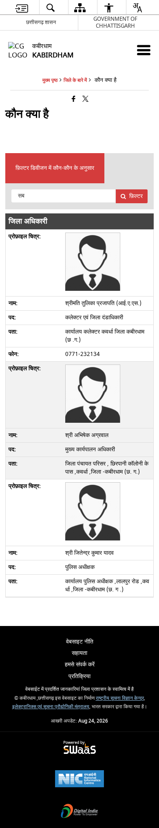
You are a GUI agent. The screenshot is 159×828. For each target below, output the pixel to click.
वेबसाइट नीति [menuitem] (79, 641)
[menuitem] (21, 7)
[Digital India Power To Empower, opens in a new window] (79, 812)
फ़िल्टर (136, 196)
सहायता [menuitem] (79, 653)
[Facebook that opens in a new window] (73, 99)
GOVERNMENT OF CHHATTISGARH (115, 22)
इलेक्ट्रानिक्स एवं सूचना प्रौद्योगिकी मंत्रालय (50, 706)
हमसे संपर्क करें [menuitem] (80, 664)
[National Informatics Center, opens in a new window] (79, 779)
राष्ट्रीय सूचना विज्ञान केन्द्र (120, 698)
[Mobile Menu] (144, 50)
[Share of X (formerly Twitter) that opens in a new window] (85, 99)
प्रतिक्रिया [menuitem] (79, 676)
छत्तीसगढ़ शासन (41, 22)
